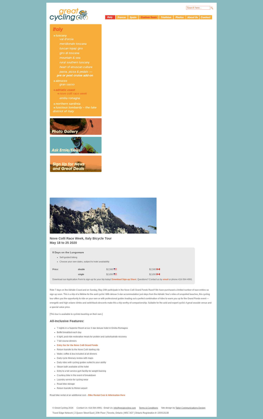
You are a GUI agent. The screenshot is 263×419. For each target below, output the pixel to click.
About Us (192, 17)
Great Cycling (69, 14)
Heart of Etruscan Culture (76, 67)
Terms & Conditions (148, 408)
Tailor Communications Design (190, 408)
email (165, 279)
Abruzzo (61, 81)
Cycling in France (121, 17)
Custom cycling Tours (148, 17)
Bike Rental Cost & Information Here (106, 395)
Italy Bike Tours (110, 17)
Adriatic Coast (65, 90)
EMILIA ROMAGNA (70, 98)
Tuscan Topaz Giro (71, 48)
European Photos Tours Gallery (179, 17)
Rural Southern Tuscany (75, 62)
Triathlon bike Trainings (166, 17)
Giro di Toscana (69, 53)
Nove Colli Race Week (73, 93)
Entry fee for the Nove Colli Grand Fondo (77, 345)
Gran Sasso (67, 84)
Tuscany (61, 35)
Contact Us (205, 17)
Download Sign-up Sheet (124, 279)
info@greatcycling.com (125, 408)
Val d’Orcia (66, 39)
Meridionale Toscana (73, 43)
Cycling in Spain (133, 17)
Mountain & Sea (70, 57)
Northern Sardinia (68, 103)
